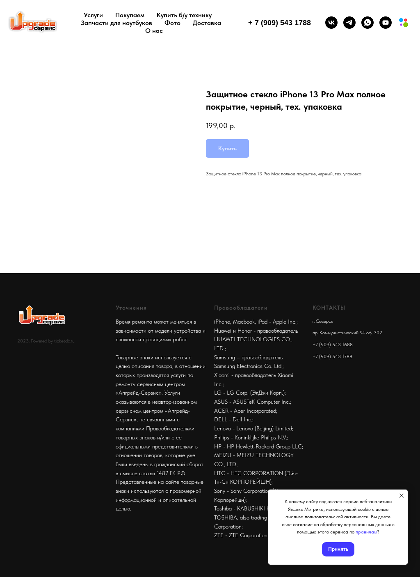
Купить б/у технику (184, 15)
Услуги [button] (93, 15)
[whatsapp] (367, 22)
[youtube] (385, 22)
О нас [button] (154, 30)
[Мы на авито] (403, 22)
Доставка (207, 23)
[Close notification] (401, 496)
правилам (366, 532)
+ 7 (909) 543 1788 (279, 22)
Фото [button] (172, 23)
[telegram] (349, 22)
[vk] (331, 22)
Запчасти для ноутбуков (116, 23)
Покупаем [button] (129, 15)
